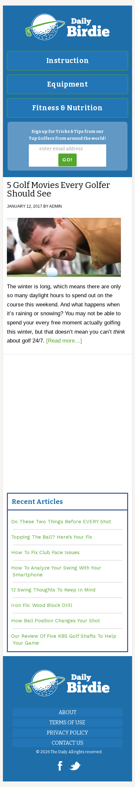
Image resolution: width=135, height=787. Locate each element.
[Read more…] (64, 341)
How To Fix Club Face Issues (45, 552)
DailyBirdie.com (67, 27)
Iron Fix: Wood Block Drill (41, 605)
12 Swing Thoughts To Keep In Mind (53, 590)
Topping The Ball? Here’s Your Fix (51, 537)
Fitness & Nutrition (67, 108)
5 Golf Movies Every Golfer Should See (58, 189)
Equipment (67, 84)
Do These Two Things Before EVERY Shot (61, 522)
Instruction (67, 60)
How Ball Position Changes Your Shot (55, 621)
